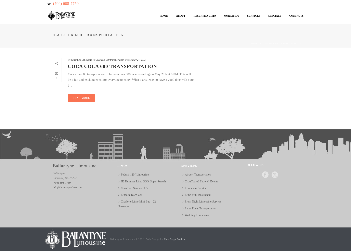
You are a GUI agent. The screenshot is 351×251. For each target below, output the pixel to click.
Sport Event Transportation (200, 208)
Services (253, 15)
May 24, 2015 (139, 59)
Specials (274, 15)
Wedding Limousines (197, 215)
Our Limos (231, 15)
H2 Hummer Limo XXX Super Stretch (143, 181)
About (180, 15)
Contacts (296, 15)
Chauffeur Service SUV (134, 188)
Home (164, 15)
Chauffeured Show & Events (201, 181)
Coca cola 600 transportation (280, 43)
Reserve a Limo (205, 15)
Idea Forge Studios (174, 239)
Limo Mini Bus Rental (198, 194)
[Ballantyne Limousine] (74, 238)
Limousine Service (195, 188)
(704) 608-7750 (66, 3)
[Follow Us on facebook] (265, 175)
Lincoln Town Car (131, 194)
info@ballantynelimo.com (67, 187)
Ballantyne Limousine (81, 59)
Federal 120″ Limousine (135, 174)
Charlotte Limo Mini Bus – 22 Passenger (137, 204)
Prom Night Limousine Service (203, 201)
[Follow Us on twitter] (275, 175)
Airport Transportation (198, 174)
